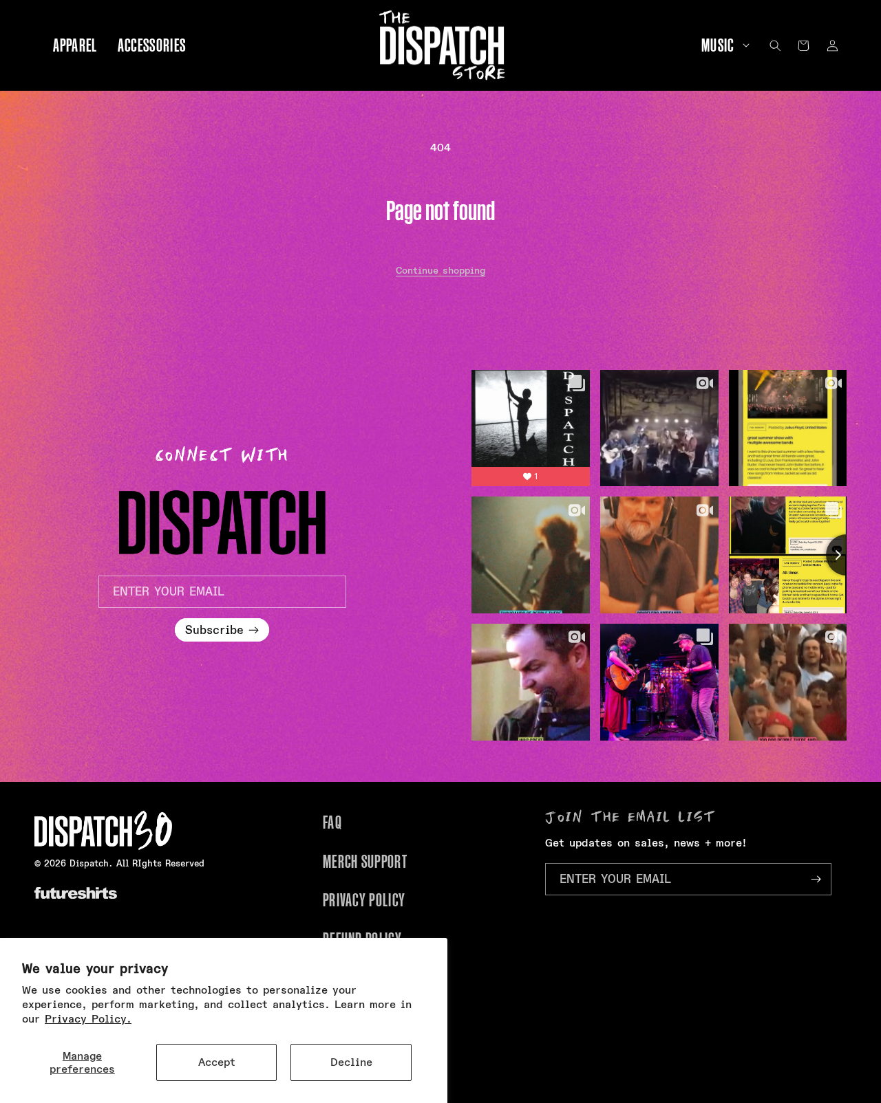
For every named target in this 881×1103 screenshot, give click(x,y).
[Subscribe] (815, 879)
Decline (351, 1062)
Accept (216, 1062)
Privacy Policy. (88, 1018)
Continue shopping (440, 270)
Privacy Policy (364, 900)
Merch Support (365, 862)
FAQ (332, 822)
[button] (721, 46)
